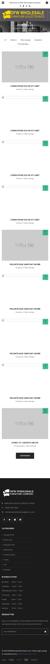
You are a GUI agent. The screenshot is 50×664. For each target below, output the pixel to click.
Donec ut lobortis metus (25, 442)
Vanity (6, 560)
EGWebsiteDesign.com (26, 654)
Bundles (7, 570)
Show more (25, 456)
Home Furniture (19, 28)
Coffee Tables (9, 555)
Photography (19, 446)
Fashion (19, 89)
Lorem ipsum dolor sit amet (25, 86)
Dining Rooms (9, 545)
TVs (5, 565)
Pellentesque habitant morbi (25, 264)
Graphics (19, 267)
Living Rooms (9, 535)
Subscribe (45, 632)
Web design (29, 89)
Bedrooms (8, 540)
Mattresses (8, 550)
